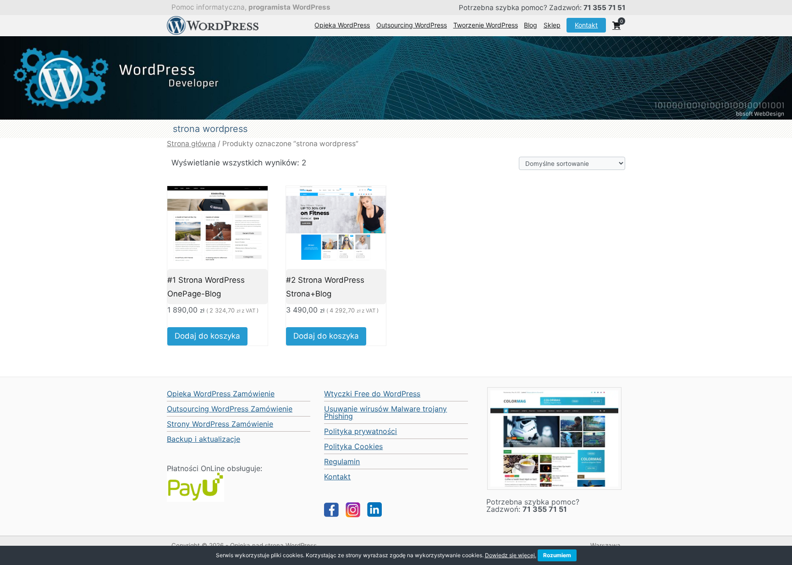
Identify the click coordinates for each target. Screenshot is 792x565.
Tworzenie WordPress (485, 25)
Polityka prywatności (360, 431)
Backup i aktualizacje (203, 439)
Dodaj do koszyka (207, 335)
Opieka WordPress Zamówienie (221, 393)
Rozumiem (557, 555)
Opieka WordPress (342, 25)
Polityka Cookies (353, 446)
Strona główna (191, 143)
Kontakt (586, 25)
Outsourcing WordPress (411, 25)
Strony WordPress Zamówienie (220, 423)
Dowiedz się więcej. (510, 555)
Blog (530, 25)
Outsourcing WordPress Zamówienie (229, 408)
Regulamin (342, 461)
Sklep (552, 25)
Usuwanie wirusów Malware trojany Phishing (385, 412)
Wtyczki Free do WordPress (372, 393)
